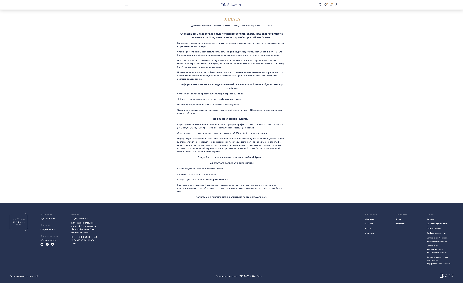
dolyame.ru (258, 157)
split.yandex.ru (258, 197)
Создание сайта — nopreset (24, 276)
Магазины (267, 25)
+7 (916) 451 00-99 (79, 218)
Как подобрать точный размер (246, 25)
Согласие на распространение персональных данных (437, 248)
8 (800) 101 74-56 (48, 218)
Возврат (217, 25)
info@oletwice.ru (48, 229)
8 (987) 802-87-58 (48, 240)
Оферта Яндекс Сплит (437, 223)
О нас (398, 219)
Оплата (226, 25)
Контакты (400, 223)
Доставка (369, 219)
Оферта (430, 219)
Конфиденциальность (436, 233)
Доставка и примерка (201, 25)
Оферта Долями (434, 228)
